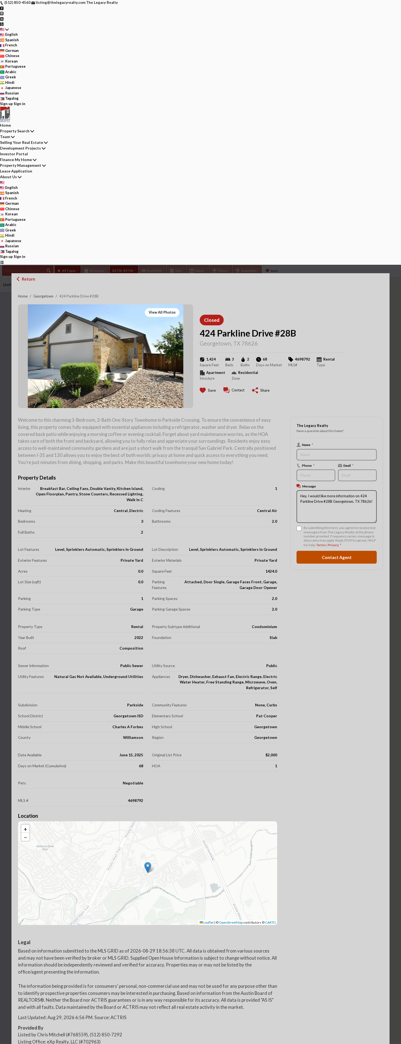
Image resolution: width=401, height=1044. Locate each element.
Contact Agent (337, 557)
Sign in (19, 104)
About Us (8, 176)
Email (348, 465)
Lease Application (16, 171)
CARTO (270, 922)
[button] (147, 867)
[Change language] (4, 29)
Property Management (20, 165)
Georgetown (43, 296)
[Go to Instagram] (2, 13)
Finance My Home (16, 159)
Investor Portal (14, 153)
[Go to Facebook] (2, 8)
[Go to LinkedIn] (2, 18)
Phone (308, 465)
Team (5, 136)
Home (23, 296)
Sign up (6, 104)
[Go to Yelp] (2, 24)
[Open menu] (2, 262)
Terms (321, 545)
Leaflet (208, 922)
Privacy (333, 545)
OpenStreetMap (231, 922)
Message (309, 486)
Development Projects (20, 148)
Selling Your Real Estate (21, 142)
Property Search (14, 131)
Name (307, 445)
